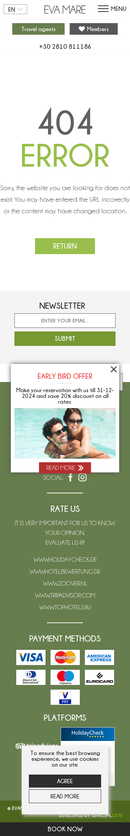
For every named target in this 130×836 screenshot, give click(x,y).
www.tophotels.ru (65, 607)
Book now (65, 829)
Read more (65, 796)
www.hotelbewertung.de (65, 571)
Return (65, 246)
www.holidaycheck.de (65, 559)
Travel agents (38, 29)
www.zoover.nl (65, 583)
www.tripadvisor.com (65, 595)
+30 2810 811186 (65, 46)
